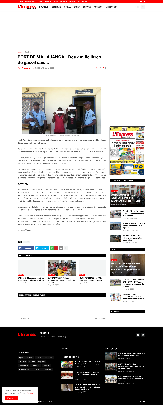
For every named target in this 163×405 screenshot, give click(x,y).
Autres (97, 7)
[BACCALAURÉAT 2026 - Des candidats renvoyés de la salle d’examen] (111, 379)
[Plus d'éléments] (66, 248)
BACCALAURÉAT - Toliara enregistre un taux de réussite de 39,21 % (61, 280)
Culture (87, 7)
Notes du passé (25, 370)
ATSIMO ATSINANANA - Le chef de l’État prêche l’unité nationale (87, 363)
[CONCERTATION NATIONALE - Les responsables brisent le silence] (67, 375)
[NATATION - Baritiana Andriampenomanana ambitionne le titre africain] (115, 297)
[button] (137, 7)
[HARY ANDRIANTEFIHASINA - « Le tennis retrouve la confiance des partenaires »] (67, 387)
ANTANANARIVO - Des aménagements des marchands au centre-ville (131, 366)
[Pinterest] (56, 248)
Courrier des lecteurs (60, 2)
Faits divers (23, 366)
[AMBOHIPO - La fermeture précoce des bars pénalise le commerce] (115, 214)
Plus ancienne (99, 319)
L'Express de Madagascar (42, 401)
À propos (40, 2)
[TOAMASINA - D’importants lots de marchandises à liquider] (115, 226)
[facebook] (141, 1)
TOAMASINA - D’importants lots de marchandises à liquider (134, 225)
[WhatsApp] (52, 248)
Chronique (35, 366)
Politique (43, 7)
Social (67, 7)
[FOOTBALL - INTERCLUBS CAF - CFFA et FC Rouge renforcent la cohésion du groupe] (115, 282)
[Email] (61, 248)
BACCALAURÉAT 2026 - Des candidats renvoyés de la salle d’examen (130, 378)
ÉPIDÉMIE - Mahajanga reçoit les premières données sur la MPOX (31, 279)
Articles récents (30, 2)
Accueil (20, 2)
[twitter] (144, 1)
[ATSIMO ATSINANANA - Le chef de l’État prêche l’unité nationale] (67, 364)
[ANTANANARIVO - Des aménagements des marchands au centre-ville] (111, 367)
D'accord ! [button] (11, 398)
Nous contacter (82, 2)
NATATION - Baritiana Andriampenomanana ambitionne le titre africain (133, 296)
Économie (56, 7)
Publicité (72, 2)
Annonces (111, 7)
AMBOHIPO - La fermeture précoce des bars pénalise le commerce (133, 213)
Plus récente (24, 319)
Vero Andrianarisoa (26, 68)
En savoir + (31, 393)
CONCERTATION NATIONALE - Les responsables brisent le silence (87, 374)
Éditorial (48, 2)
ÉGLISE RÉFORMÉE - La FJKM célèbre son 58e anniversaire (90, 279)
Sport (77, 7)
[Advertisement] (81, 31)
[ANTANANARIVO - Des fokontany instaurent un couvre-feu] (115, 238)
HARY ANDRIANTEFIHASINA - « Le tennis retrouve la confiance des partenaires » (87, 387)
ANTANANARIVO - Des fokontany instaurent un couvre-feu (132, 238)
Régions (28, 52)
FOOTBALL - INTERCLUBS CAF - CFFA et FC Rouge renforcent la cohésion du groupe (133, 283)
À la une (30, 357)
